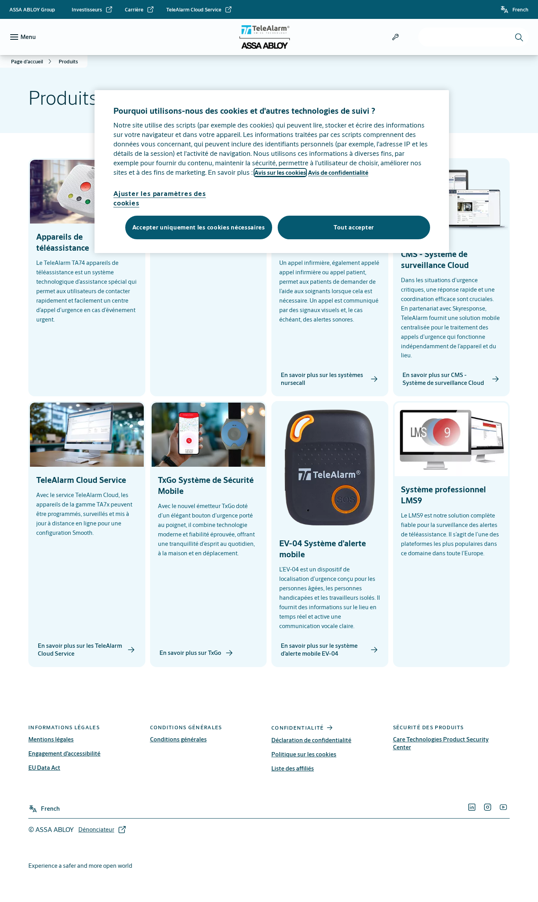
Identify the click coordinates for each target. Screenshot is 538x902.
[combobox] (473, 37)
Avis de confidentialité (338, 172)
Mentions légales (51, 739)
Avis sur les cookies (280, 172)
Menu (28, 37)
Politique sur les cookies (303, 754)
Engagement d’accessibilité (64, 753)
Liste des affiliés (292, 768)
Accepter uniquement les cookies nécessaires (198, 227)
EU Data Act (44, 767)
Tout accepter (354, 227)
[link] (92, 9)
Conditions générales (178, 739)
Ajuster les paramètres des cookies (159, 198)
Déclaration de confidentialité (311, 740)
